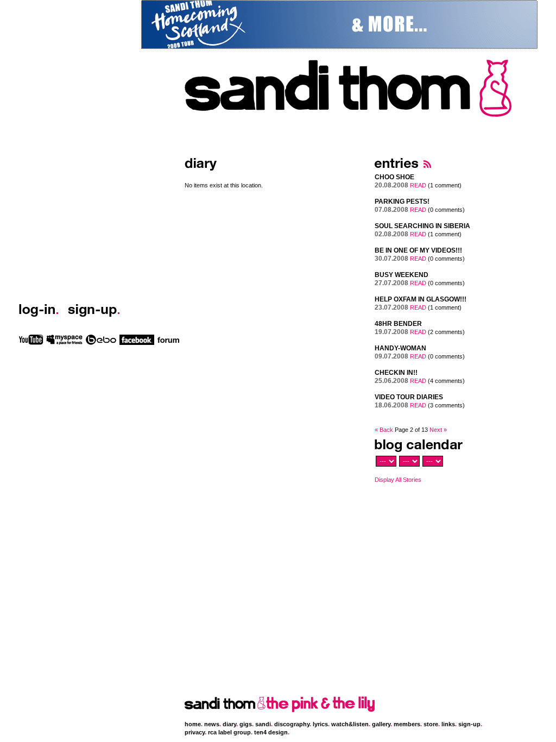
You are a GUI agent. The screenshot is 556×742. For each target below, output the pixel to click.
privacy (195, 732)
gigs (245, 724)
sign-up (469, 724)
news (211, 724)
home (193, 724)
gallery (381, 724)
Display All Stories (398, 479)
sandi (263, 724)
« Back (384, 429)
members (407, 724)
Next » (438, 429)
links (448, 724)
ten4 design (271, 732)
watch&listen (350, 724)
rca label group (229, 732)
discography (291, 724)
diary (229, 724)
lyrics (320, 724)
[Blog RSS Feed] (427, 171)
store (431, 724)
